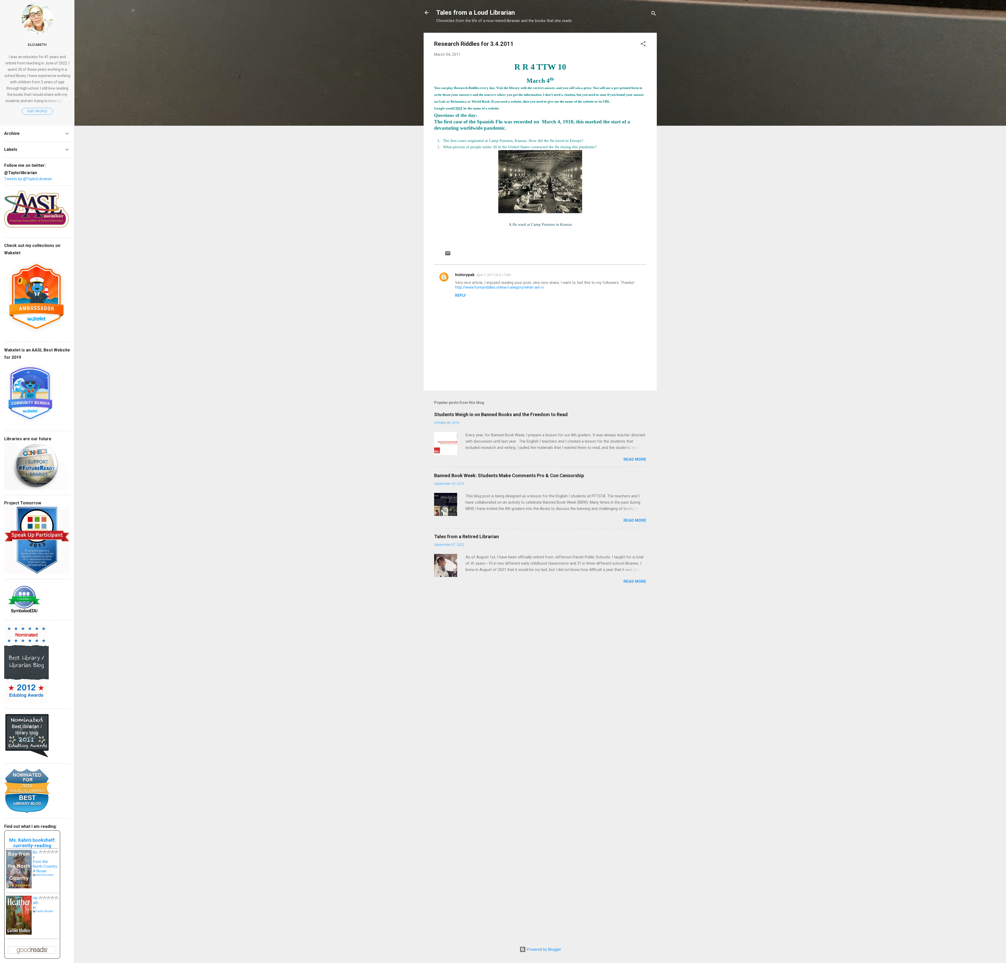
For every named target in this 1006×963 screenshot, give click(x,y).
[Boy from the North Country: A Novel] (19, 887)
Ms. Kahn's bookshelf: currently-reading (32, 842)
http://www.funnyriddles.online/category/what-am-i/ (500, 287)
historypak (464, 274)
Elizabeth (37, 44)
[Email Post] (448, 255)
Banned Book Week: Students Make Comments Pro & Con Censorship (509, 475)
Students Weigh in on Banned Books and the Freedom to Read (501, 414)
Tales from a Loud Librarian (475, 12)
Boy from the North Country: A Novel (45, 861)
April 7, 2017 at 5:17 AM (494, 275)
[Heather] (19, 933)
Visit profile (37, 111)
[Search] (653, 14)
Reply (460, 295)
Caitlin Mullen (44, 911)
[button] (643, 45)
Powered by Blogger (543, 949)
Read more (635, 459)
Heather (35, 903)
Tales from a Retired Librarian (466, 536)
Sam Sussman (44, 874)
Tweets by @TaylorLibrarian (28, 179)
